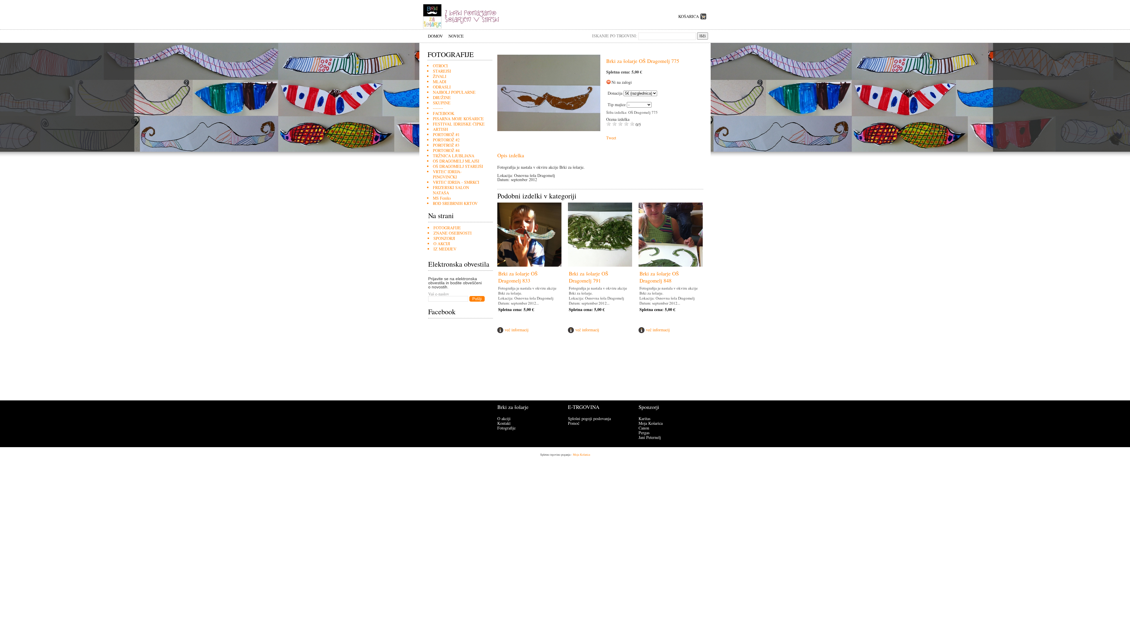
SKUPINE (442, 103)
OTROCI (440, 65)
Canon (644, 428)
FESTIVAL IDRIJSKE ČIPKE (459, 124)
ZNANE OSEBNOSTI (452, 233)
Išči (702, 36)
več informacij (517, 329)
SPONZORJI (444, 238)
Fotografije (506, 428)
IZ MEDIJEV (444, 249)
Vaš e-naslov (438, 294)
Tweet (611, 138)
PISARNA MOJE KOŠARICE (458, 118)
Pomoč (573, 423)
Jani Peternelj (650, 437)
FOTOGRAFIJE (447, 227)
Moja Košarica (651, 423)
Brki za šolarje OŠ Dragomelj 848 (659, 277)
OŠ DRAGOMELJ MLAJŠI (456, 161)
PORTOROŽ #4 (446, 150)
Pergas (644, 432)
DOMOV (435, 36)
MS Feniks (442, 198)
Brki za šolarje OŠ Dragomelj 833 (518, 277)
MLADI (439, 81)
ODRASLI (442, 87)
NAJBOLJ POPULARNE (454, 92)
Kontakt (504, 423)
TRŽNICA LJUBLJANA (453, 155)
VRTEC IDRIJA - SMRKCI (456, 182)
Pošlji (477, 299)
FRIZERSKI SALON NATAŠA (451, 190)
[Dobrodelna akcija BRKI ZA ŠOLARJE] (463, 28)
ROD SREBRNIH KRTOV (455, 203)
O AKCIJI (441, 243)
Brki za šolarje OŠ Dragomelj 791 (588, 277)
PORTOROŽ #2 (446, 140)
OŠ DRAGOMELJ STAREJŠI (458, 166)
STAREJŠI (442, 71)
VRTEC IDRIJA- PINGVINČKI (447, 174)
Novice (456, 36)
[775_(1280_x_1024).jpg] (548, 129)
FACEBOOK (443, 113)
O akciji (504, 418)
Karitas (644, 418)
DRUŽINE (442, 97)
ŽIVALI (439, 76)
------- (438, 108)
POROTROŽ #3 (446, 145)
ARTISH (440, 129)
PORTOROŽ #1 (446, 134)
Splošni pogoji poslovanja (589, 418)
